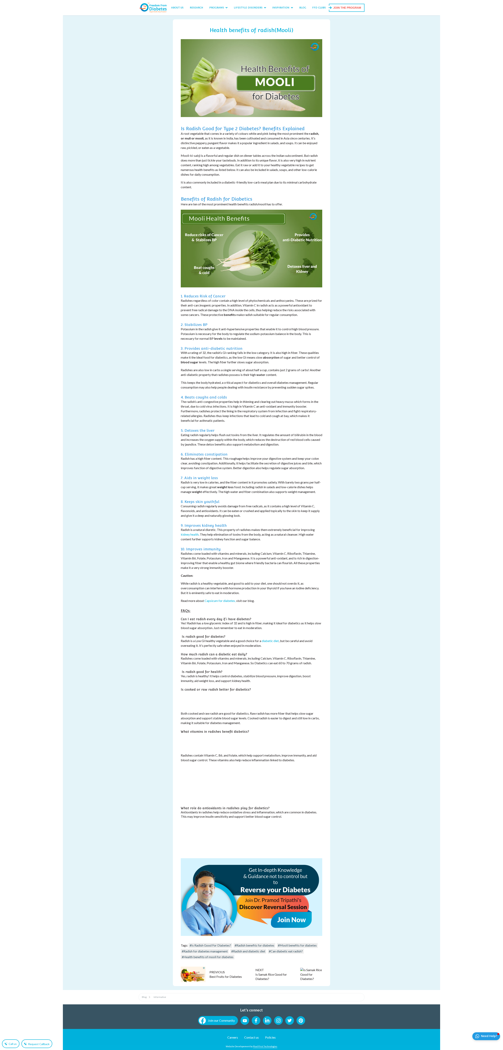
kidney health (190, 534)
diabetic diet (270, 641)
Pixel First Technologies (265, 1046)
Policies (270, 1037)
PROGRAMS (216, 7)
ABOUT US (177, 7)
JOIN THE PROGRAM (347, 7)
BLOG (302, 7)
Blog (144, 997)
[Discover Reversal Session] (251, 935)
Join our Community (221, 1020)
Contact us (251, 1037)
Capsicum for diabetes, (220, 601)
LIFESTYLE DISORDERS (248, 7)
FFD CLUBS (319, 7)
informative (160, 997)
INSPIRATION (280, 7)
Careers (232, 1037)
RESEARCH (196, 7)
